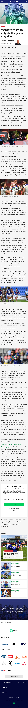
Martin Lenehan (7, 40)
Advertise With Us (20, 700)
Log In (13, 510)
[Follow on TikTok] (18, 682)
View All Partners (14, 676)
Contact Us (13, 700)
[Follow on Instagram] (25, 682)
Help (9, 700)
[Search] (26, 1)
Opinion (3, 26)
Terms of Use (11, 697)
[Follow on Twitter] (23, 682)
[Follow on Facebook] (20, 682)
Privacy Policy (16, 697)
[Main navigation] (2, 1)
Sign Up (14, 504)
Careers (6, 700)
